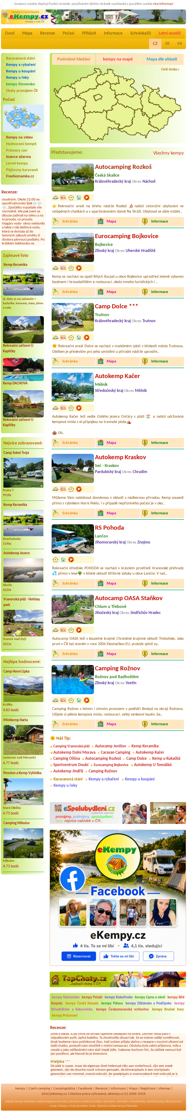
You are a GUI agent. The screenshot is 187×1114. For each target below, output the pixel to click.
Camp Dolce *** (116, 306)
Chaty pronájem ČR (22, 91)
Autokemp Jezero (16, 553)
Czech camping (39, 1088)
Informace (113, 33)
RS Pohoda (109, 528)
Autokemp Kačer (117, 376)
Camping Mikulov (16, 823)
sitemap (164, 1088)
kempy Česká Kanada (81, 1003)
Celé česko (169, 69)
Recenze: (9, 192)
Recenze (47, 33)
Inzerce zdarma (18, 157)
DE (167, 44)
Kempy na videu (19, 137)
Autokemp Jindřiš (68, 771)
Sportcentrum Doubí (70, 765)
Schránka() (140, 33)
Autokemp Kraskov (120, 457)
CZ (155, 44)
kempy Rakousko (127, 1106)
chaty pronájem (79, 1106)
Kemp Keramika (15, 265)
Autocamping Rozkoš (123, 167)
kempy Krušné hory (168, 1009)
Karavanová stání (20, 58)
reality (85, 1101)
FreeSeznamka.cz (20, 176)
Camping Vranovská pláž (71, 746)
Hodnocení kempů (21, 144)
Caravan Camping (115, 753)
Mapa (27, 33)
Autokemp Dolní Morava (74, 753)
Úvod (9, 33)
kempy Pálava (112, 1003)
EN (180, 44)
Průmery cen (16, 151)
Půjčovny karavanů (22, 170)
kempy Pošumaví (64, 1016)
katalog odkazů (164, 1101)
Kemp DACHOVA (15, 383)
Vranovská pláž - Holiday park (21, 602)
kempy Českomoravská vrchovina (122, 1009)
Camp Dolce (136, 759)
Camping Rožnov (117, 668)
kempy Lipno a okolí (150, 997)
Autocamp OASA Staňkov (129, 598)
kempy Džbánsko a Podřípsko (148, 1003)
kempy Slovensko (20, 84)
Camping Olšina (66, 759)
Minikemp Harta (15, 720)
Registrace (147, 1088)
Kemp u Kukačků (166, 759)
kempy (20, 1088)
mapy (53, 1106)
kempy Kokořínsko (119, 997)
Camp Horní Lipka (16, 672)
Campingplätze (64, 1088)
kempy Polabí (92, 997)
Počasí (68, 33)
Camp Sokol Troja (16, 453)
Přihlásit (89, 33)
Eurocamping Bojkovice (127, 236)
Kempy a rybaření (21, 65)
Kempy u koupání (20, 71)
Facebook (85, 1088)
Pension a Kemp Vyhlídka (22, 773)
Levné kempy (17, 163)
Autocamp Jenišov (110, 746)
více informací (163, 4)
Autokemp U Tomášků (153, 765)
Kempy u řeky (17, 78)
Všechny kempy (168, 153)
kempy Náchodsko (66, 997)
